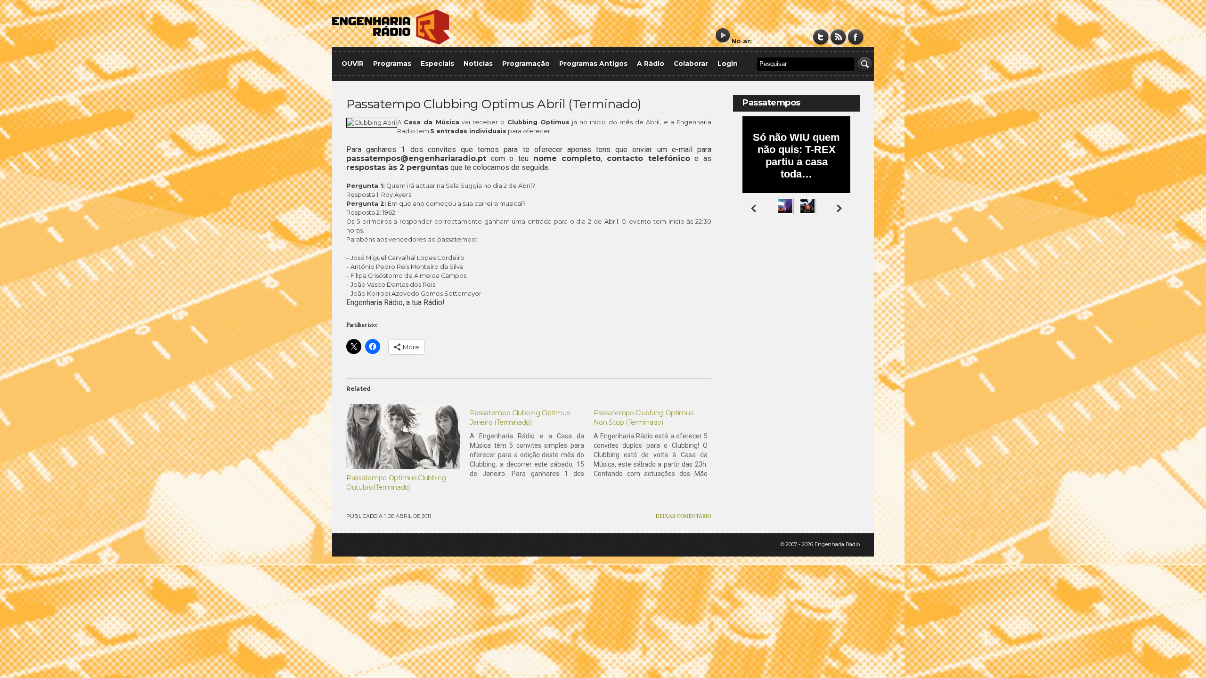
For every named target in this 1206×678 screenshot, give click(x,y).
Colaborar (691, 63)
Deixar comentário (683, 515)
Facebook (855, 37)
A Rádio (650, 63)
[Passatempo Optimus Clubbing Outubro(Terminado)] (403, 436)
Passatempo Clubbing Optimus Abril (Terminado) (494, 104)
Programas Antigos (593, 63)
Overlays (846, 251)
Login (727, 63)
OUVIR (353, 63)
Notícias (478, 63)
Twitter (821, 37)
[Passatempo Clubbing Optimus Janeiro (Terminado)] (531, 441)
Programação (526, 63)
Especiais (437, 63)
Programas (392, 63)
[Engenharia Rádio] (391, 42)
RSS (838, 37)
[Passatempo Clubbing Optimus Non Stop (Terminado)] (655, 441)
